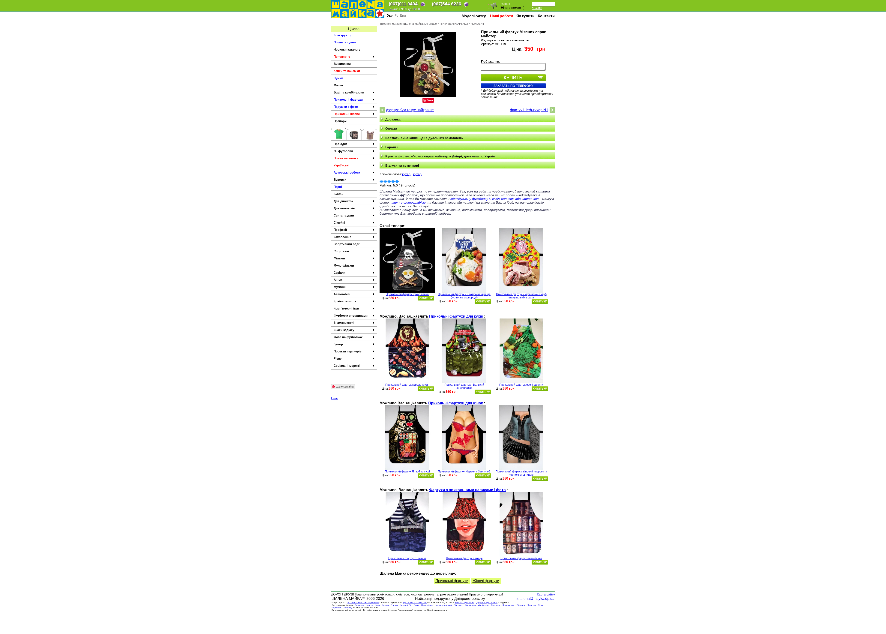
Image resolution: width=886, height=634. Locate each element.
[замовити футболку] (426, 298)
